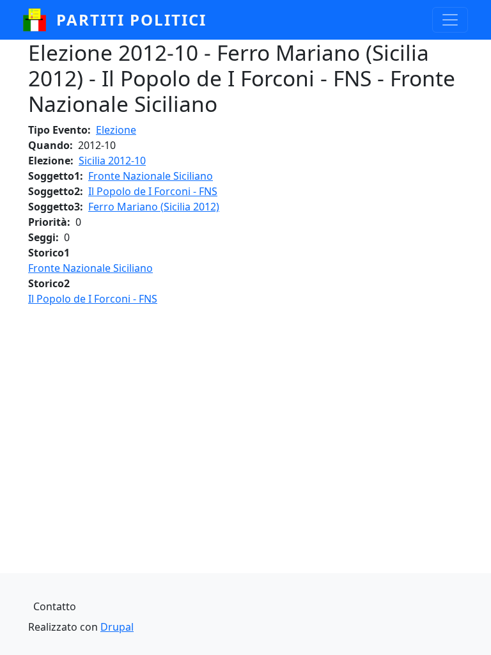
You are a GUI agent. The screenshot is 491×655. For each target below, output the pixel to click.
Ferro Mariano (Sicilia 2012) (153, 207)
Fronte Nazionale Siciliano (150, 176)
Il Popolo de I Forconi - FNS (152, 191)
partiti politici (131, 19)
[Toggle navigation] (450, 20)
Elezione (116, 130)
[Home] (39, 19)
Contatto (54, 606)
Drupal (117, 627)
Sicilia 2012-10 (112, 161)
